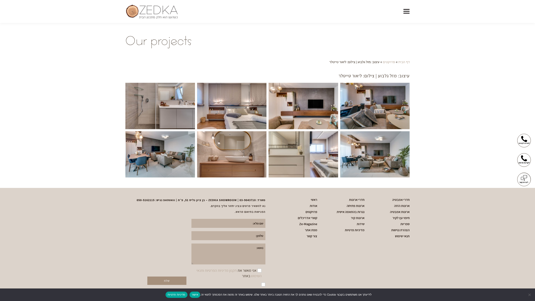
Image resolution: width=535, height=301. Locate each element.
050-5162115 (146, 200)
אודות (313, 206)
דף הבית (404, 62)
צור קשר (312, 236)
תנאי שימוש (402, 236)
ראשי (314, 200)
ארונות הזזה (402, 206)
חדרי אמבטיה (401, 200)
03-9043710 (247, 200)
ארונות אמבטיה (400, 212)
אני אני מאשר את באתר (229, 273)
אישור (195, 294)
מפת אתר (311, 230)
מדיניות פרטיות (354, 230)
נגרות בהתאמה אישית (350, 212)
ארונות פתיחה (355, 206)
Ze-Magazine (308, 224)
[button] (406, 11)
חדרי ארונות (356, 200)
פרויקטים (389, 62)
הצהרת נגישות (400, 230)
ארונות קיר (357, 218)
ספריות (405, 224)
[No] (530, 295)
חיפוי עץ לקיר (401, 218)
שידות (360, 224)
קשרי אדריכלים (307, 218)
